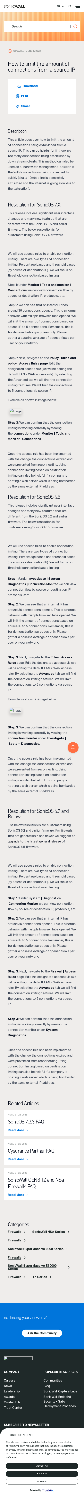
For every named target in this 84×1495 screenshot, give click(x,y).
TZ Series (39, 1277)
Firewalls (14, 1232)
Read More (16, 1130)
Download (30, 86)
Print (24, 96)
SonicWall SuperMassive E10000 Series (32, 1267)
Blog (47, 1386)
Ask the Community (42, 1333)
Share (25, 106)
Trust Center (13, 1408)
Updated (18, 51)
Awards (9, 1397)
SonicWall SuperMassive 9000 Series (35, 1249)
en (58, 6)
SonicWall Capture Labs (60, 1391)
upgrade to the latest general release (34, 841)
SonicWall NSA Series (48, 1232)
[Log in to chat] (73, 747)
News (8, 1386)
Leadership (12, 1391)
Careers (9, 1380)
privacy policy (17, 1446)
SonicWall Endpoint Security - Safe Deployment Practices (60, 1401)
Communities (53, 1380)
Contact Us (12, 1402)
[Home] (14, 7)
